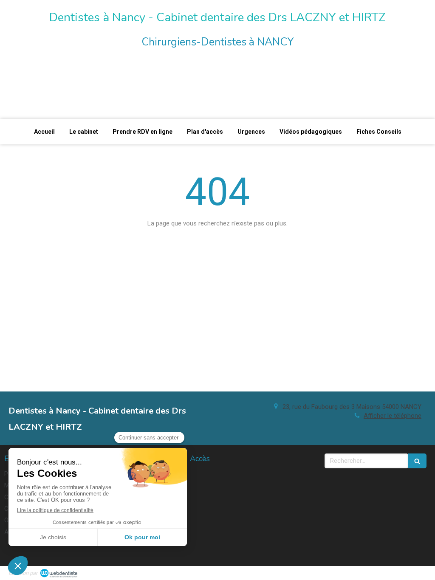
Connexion (412, 572)
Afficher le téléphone (392, 416)
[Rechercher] (417, 460)
